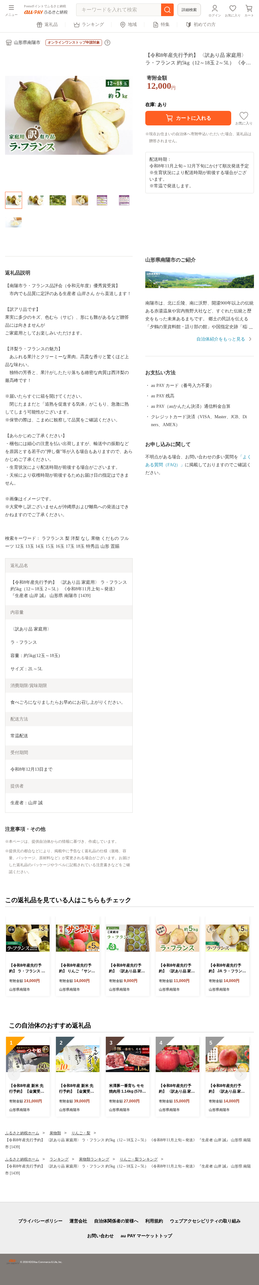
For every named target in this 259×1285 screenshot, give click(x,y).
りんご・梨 (80, 1133)
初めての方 (205, 24)
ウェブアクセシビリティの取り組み (205, 1220)
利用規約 (154, 1220)
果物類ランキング (94, 1159)
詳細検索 (189, 10)
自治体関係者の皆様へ (116, 1220)
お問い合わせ (100, 1235)
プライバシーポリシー (40, 1220)
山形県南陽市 (27, 42)
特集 (165, 24)
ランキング (93, 24)
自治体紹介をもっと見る (220, 339)
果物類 (55, 1133)
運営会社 (78, 1220)
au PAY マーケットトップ (146, 1235)
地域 (132, 24)
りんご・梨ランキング (139, 1159)
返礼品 (51, 24)
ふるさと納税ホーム (22, 1133)
